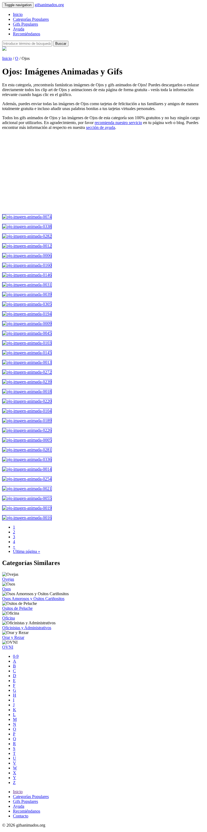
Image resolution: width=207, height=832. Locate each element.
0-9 (16, 656)
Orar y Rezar (13, 637)
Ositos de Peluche (17, 608)
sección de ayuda (100, 127)
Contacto (20, 816)
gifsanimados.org (49, 4)
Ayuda (18, 29)
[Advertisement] (103, 172)
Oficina (8, 618)
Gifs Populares (25, 24)
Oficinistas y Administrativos (26, 627)
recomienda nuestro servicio (118, 122)
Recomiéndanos (26, 34)
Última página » (26, 551)
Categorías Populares (31, 19)
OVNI (7, 647)
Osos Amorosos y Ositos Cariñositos (33, 598)
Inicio (18, 14)
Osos (6, 589)
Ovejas (8, 579)
